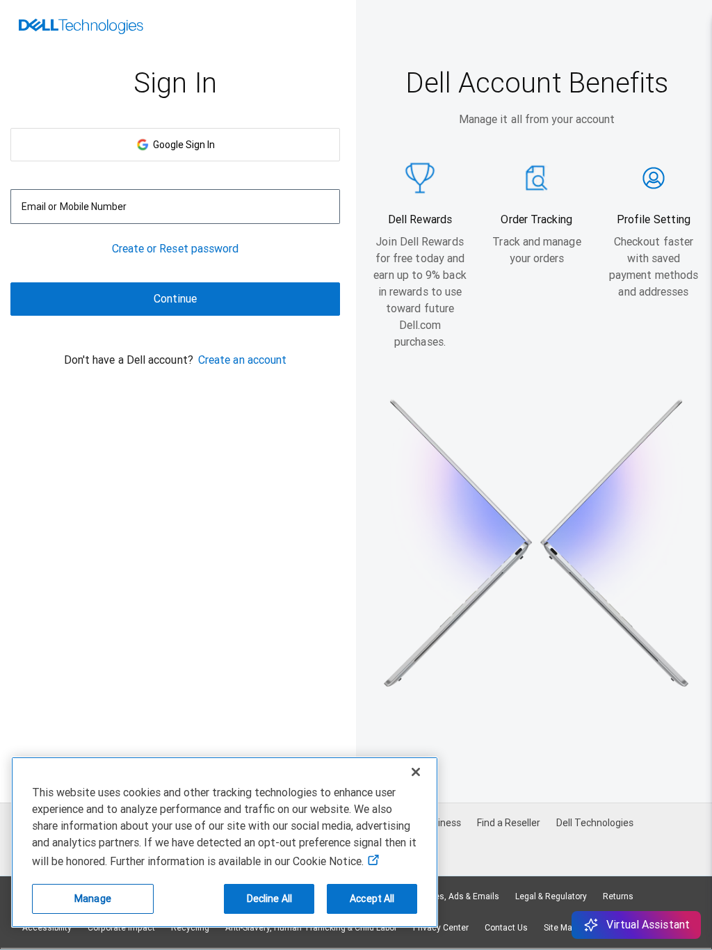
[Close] (415, 772)
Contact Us (506, 928)
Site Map (560, 928)
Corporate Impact (121, 928)
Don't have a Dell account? (128, 360)
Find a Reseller (508, 822)
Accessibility (47, 928)
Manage (92, 898)
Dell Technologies (594, 822)
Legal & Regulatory (551, 896)
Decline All (270, 898)
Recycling (190, 928)
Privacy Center (441, 928)
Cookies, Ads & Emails (456, 896)
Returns (618, 896)
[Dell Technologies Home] (81, 28)
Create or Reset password (175, 248)
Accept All (372, 898)
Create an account (242, 360)
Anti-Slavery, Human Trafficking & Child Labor (311, 928)
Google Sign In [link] (182, 144)
